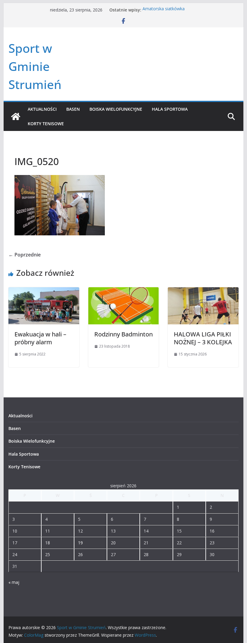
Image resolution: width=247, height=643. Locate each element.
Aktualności (42, 109)
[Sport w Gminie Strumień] (15, 116)
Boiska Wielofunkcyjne (115, 109)
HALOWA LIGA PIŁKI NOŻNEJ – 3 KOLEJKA (203, 338)
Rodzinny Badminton (123, 334)
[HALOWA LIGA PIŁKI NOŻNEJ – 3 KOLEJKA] (203, 291)
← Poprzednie (24, 254)
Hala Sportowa (170, 109)
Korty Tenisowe (46, 123)
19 (80, 543)
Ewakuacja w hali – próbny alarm (40, 338)
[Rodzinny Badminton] (123, 291)
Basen (73, 109)
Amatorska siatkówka (163, 10)
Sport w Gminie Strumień (34, 66)
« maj (13, 582)
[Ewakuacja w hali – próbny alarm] (43, 291)
